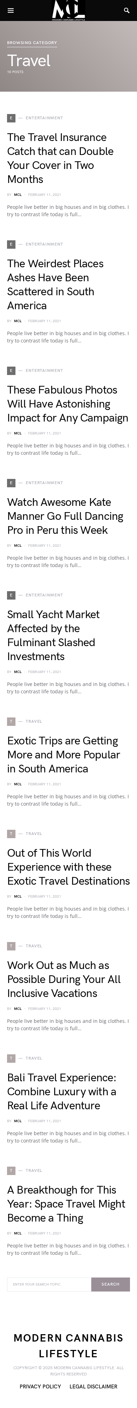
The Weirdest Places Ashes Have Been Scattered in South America (55, 285)
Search (110, 1284)
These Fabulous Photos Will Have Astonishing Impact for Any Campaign (68, 404)
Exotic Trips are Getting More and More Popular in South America (63, 755)
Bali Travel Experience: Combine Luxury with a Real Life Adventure (62, 1092)
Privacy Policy (40, 1387)
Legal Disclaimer (93, 1387)
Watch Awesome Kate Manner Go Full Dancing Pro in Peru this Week (65, 516)
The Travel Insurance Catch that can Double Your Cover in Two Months (60, 158)
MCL (17, 195)
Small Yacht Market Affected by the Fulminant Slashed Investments (53, 636)
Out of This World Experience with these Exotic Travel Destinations (68, 867)
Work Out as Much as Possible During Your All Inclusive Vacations (63, 979)
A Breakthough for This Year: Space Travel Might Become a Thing (66, 1204)
